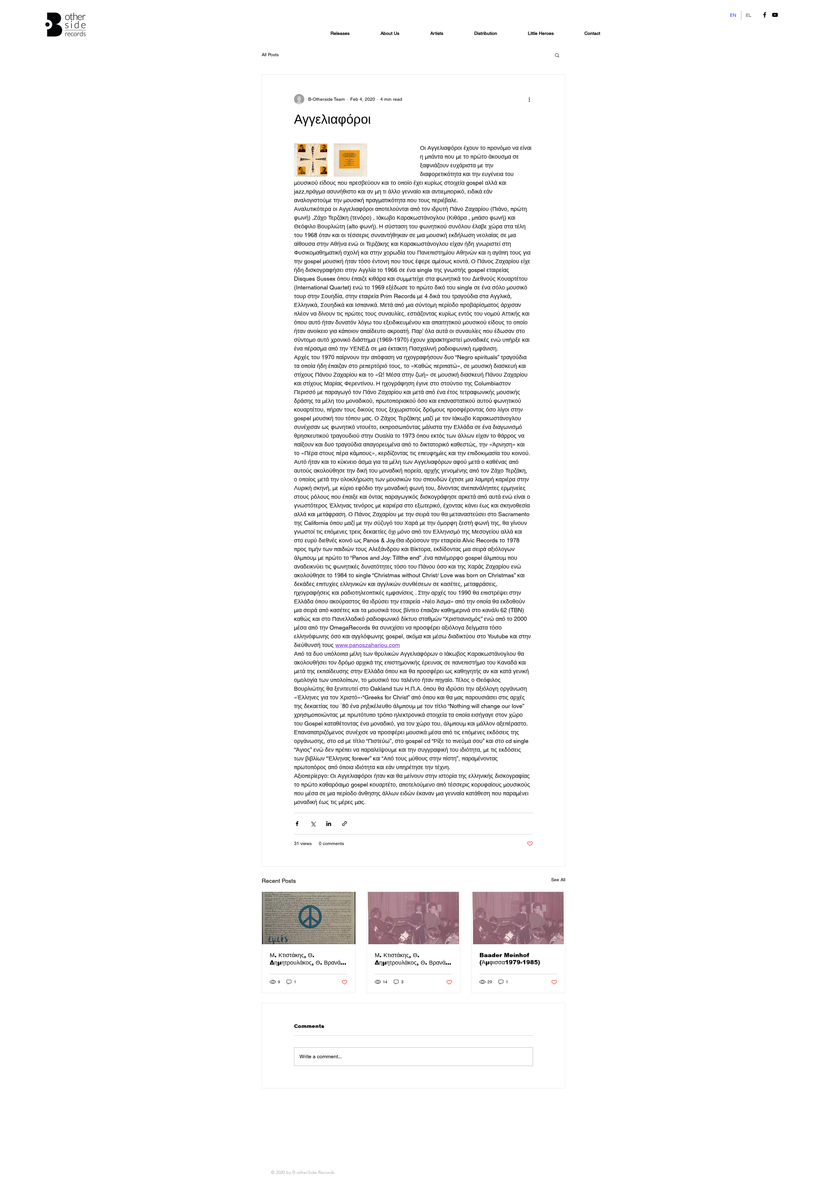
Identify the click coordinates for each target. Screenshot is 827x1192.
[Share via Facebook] (297, 824)
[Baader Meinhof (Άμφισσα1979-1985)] (518, 918)
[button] (557, 55)
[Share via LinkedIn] (329, 824)
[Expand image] (310, 160)
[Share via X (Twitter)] (313, 824)
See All (558, 879)
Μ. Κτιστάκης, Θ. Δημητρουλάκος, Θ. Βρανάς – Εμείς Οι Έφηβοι (306, 959)
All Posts (270, 54)
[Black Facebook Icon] (764, 14)
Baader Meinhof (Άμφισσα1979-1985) (509, 959)
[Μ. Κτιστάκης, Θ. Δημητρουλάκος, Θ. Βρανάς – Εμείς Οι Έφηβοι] (308, 918)
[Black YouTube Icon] (775, 14)
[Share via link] (344, 824)
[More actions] (529, 99)
